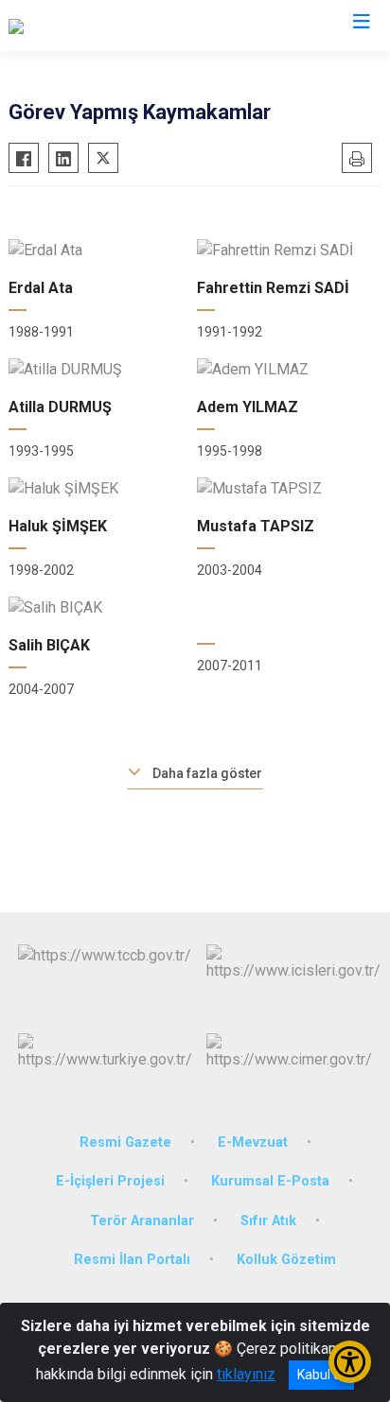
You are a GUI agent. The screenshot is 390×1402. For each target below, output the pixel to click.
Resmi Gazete (125, 1142)
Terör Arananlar (142, 1221)
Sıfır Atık (268, 1221)
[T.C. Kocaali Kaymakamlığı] (93, 25)
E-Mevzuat (253, 1142)
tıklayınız (246, 1374)
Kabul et (321, 1374)
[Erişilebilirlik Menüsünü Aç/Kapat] (349, 1362)
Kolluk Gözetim (286, 1260)
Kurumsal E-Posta (270, 1181)
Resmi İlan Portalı (132, 1260)
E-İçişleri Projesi (110, 1181)
